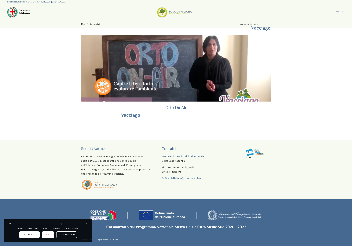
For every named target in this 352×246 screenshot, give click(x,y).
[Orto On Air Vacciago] (176, 68)
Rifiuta (48, 234)
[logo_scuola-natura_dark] (174, 12)
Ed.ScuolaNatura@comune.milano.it (183, 178)
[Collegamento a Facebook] (343, 12)
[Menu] (337, 12)
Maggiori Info (67, 234)
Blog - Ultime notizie (91, 24)
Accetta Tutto (29, 234)
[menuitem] (337, 12)
